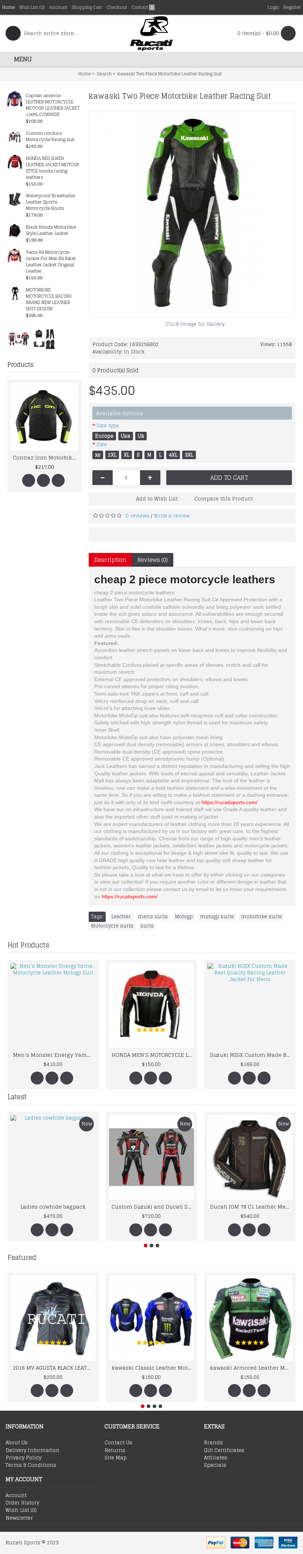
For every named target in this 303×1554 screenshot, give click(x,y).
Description (110, 560)
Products (20, 364)
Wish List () (21, 1510)
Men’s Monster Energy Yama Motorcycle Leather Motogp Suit (54, 1054)
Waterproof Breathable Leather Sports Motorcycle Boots (50, 202)
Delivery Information (32, 1450)
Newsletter (19, 1518)
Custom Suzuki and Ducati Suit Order (153, 1206)
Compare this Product (223, 498)
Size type (107, 425)
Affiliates (215, 1458)
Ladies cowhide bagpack (53, 1206)
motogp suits (217, 917)
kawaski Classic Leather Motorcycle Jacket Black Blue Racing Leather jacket (153, 1367)
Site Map (116, 1458)
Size (101, 444)
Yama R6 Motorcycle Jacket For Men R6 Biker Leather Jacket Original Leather (51, 262)
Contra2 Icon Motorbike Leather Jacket (45, 457)
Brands (213, 1442)
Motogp (184, 917)
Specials (215, 1465)
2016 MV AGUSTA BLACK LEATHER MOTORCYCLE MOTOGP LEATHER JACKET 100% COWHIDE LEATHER (54, 1367)
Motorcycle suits (112, 926)
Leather (121, 917)
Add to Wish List (157, 498)
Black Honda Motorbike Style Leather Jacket (51, 230)
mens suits (153, 917)
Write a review (172, 516)
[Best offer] (18, 339)
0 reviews (137, 516)
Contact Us (118, 1442)
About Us (17, 1442)
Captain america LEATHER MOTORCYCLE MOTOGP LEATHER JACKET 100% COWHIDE (52, 105)
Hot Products (28, 945)
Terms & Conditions (31, 1465)
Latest (17, 1097)
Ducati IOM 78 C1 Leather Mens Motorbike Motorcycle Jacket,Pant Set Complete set (251, 1206)
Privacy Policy (23, 1458)
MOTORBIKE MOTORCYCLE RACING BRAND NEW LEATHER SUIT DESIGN (49, 299)
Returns (115, 1450)
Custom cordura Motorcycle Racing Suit (50, 136)
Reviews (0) (152, 560)
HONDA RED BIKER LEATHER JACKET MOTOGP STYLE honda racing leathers (52, 168)
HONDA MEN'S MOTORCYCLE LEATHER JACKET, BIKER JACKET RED (153, 1054)
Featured (21, 1257)
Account (16, 1495)
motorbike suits (261, 917)
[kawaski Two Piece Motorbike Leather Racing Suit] (192, 214)
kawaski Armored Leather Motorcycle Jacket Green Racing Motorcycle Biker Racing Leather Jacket (251, 1367)
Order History (22, 1503)
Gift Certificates (224, 1450)
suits (147, 926)
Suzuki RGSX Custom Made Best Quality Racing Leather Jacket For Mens (251, 1054)
